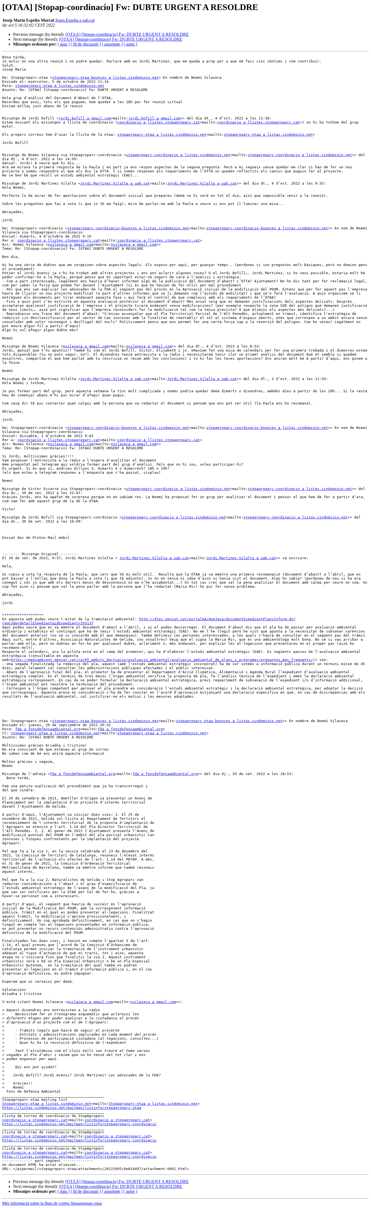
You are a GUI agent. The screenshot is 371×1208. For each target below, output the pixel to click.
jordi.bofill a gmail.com (85, 118)
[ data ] (64, 44)
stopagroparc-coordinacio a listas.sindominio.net (178, 155)
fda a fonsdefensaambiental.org (47, 729)
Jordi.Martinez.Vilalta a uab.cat (115, 183)
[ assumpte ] (112, 44)
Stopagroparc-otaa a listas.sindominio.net (46, 1104)
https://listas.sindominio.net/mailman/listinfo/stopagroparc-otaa (71, 1108)
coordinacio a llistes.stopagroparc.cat (158, 122)
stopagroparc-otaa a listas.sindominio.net (59, 86)
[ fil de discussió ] (86, 44)
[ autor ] (130, 44)
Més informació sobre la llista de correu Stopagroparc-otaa (52, 1203)
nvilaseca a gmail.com (70, 244)
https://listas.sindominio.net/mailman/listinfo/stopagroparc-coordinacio (79, 1124)
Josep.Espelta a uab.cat (75, 20)
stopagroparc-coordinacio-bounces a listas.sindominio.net (128, 228)
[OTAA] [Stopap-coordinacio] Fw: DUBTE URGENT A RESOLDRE (127, 34)
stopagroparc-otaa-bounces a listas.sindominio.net (105, 77)
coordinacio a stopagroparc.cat (34, 1120)
